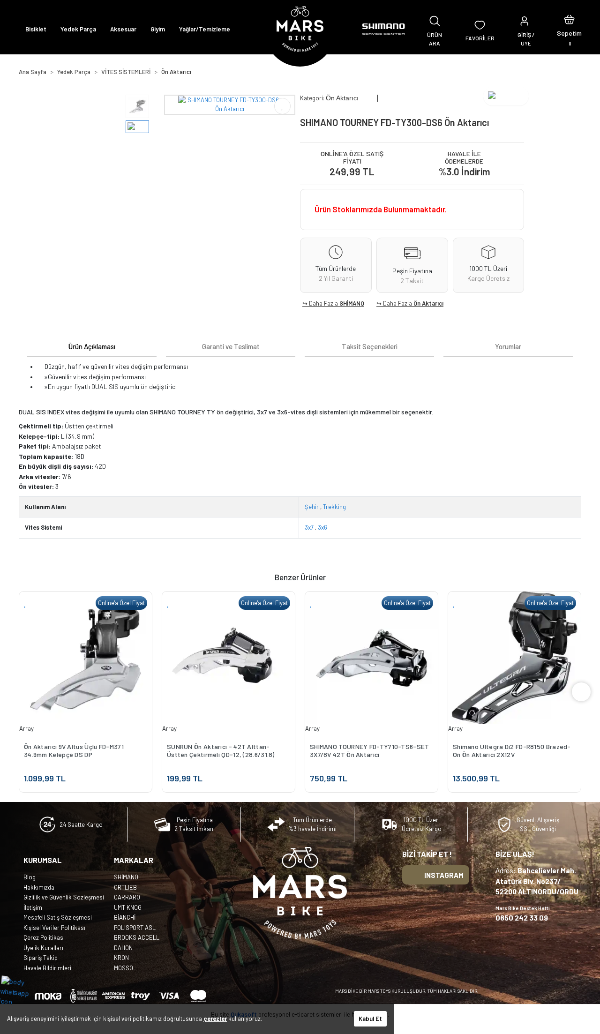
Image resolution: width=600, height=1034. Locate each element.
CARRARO (127, 897)
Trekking (334, 506)
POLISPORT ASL (135, 927)
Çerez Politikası (44, 937)
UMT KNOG (128, 907)
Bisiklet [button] (35, 29)
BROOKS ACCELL (136, 937)
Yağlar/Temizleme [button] (204, 29)
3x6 (322, 527)
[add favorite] (25, 603)
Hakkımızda (38, 887)
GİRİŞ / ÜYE (526, 38)
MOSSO (123, 968)
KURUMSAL (42, 859)
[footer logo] (300, 893)
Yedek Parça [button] (78, 29)
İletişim (32, 907)
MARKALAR (133, 859)
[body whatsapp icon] (19, 991)
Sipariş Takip (40, 957)
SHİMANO (351, 303)
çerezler (215, 1018)
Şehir (312, 506)
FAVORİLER (480, 38)
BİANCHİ (124, 917)
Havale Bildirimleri (47, 968)
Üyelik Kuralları (43, 948)
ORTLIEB (125, 887)
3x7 (309, 527)
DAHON (123, 948)
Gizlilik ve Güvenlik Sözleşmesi (63, 897)
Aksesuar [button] (123, 29)
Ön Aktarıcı (428, 303)
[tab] (92, 347)
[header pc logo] (300, 29)
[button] (569, 29)
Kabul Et (370, 1018)
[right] (581, 692)
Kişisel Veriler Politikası (54, 927)
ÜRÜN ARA (434, 38)
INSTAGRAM (444, 875)
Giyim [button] (157, 29)
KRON (121, 957)
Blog (29, 877)
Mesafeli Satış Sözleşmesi (57, 917)
